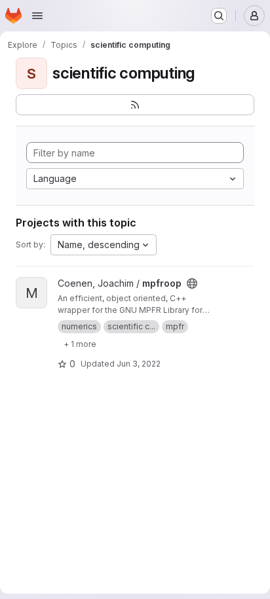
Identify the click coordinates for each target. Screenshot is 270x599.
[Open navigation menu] (37, 15)
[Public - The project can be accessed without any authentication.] (192, 283)
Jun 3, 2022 (139, 364)
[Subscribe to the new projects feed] (135, 104)
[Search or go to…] (219, 16)
